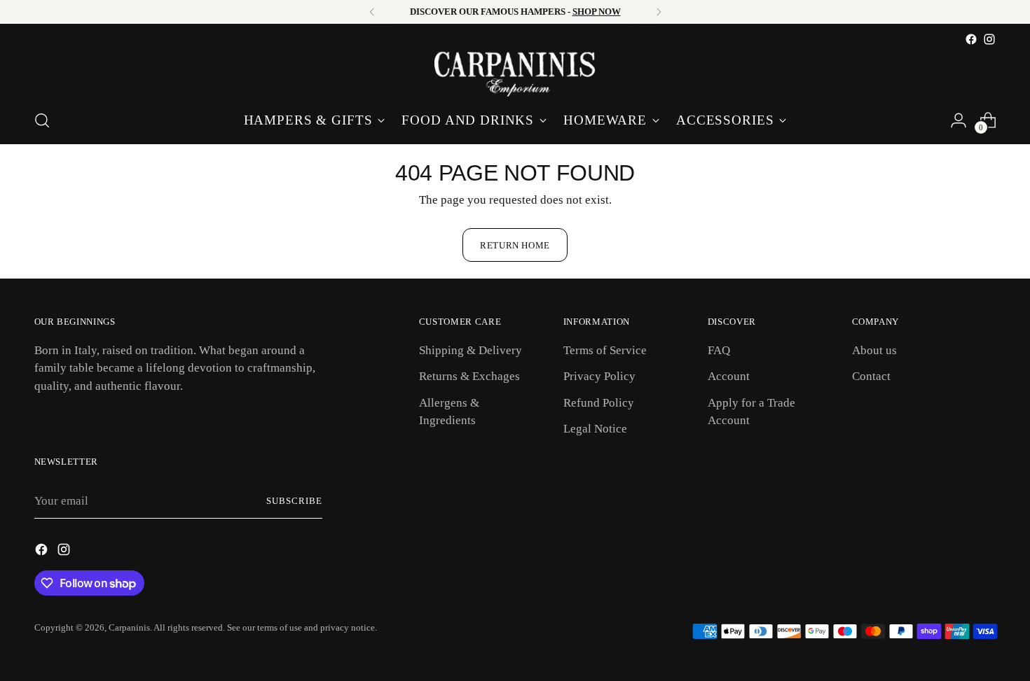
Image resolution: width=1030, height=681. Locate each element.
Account (729, 376)
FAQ (719, 350)
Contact (871, 376)
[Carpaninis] (515, 73)
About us (874, 350)
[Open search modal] (42, 120)
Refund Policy (598, 402)
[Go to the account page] (959, 120)
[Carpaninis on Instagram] (989, 39)
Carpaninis (129, 627)
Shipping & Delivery (470, 350)
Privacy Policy (599, 376)
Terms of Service (605, 350)
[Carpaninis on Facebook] (971, 39)
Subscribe (294, 501)
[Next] (658, 12)
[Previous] (372, 12)
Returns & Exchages (469, 376)
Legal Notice (595, 428)
